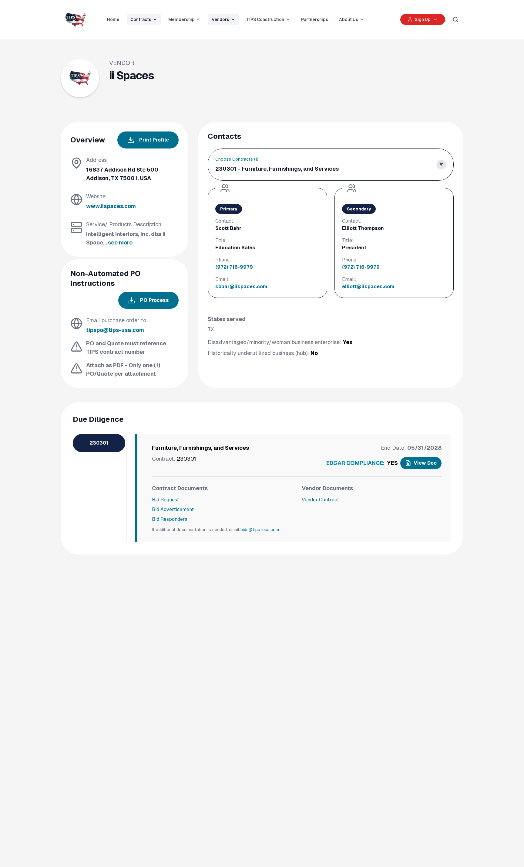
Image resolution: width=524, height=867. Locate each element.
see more (120, 242)
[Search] (455, 19)
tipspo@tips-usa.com (115, 330)
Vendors (220, 19)
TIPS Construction (265, 19)
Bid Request (165, 500)
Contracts (140, 19)
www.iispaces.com (111, 206)
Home (113, 19)
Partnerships (314, 19)
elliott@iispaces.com (368, 286)
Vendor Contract (320, 500)
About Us (348, 19)
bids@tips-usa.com (259, 529)
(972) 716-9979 (234, 267)
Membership (181, 19)
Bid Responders (169, 519)
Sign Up (423, 19)
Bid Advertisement (173, 509)
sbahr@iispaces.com (241, 286)
